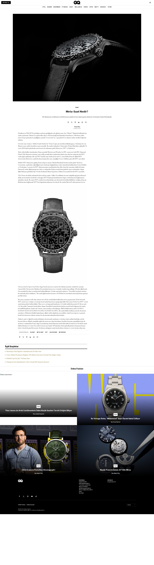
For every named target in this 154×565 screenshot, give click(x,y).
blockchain (53, 332)
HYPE (91, 7)
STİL (44, 7)
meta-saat (40, 332)
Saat (77, 107)
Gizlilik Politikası (21, 504)
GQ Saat (32, 332)
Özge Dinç (77, 126)
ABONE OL (6, 2)
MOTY (97, 7)
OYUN (110, 7)
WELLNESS (78, 7)
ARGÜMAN (56, 7)
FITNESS (65, 7)
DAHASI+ (103, 7)
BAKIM (49, 7)
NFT (46, 332)
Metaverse (62, 332)
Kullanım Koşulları (31, 504)
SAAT (71, 7)
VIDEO (86, 7)
